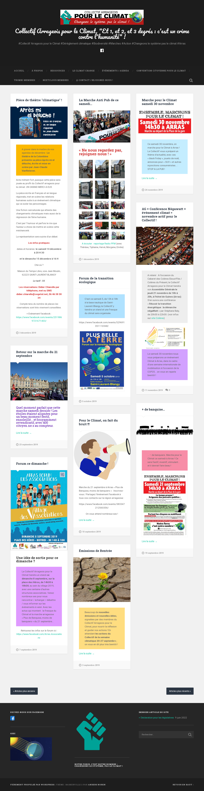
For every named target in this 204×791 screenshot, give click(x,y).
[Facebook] (102, 50)
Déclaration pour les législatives (157, 717)
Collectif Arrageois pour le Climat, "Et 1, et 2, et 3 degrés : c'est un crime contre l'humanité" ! (102, 33)
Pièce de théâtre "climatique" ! (39, 100)
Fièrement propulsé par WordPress (32, 784)
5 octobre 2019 (89, 401)
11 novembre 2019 (154, 390)
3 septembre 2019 (91, 665)
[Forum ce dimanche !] (39, 510)
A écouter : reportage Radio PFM (99, 243)
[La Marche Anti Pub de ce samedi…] (101, 126)
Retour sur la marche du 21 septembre (37, 354)
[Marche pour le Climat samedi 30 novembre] (164, 122)
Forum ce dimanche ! (32, 463)
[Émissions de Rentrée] (101, 579)
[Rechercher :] (166, 734)
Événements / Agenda (115, 71)
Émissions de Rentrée (95, 551)
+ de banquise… (153, 409)
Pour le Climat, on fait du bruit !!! (98, 422)
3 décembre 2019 (27, 333)
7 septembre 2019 (28, 650)
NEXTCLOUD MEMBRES (56, 80)
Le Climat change (83, 71)
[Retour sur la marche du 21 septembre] (39, 381)
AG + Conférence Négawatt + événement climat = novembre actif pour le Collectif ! (164, 214)
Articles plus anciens (25, 691)
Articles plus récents (179, 691)
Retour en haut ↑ (183, 784)
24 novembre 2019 (154, 190)
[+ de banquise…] (164, 430)
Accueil (19, 71)
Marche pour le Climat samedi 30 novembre (159, 102)
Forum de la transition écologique (96, 280)
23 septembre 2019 (28, 444)
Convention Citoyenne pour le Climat (161, 71)
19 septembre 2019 (154, 553)
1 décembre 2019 (90, 259)
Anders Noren (97, 784)
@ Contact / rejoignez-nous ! (94, 80)
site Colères (157, 318)
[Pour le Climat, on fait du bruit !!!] (101, 455)
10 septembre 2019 (91, 532)
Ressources (57, 71)
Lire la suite (155, 178)
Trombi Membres (24, 80)
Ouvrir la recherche (191, 80)
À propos (37, 71)
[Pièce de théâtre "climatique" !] (39, 123)
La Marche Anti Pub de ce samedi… (99, 102)
